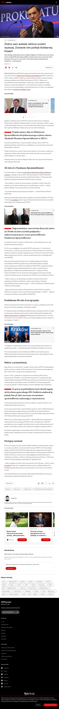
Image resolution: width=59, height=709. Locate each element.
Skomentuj (48, 67)
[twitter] (45, 483)
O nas (2, 622)
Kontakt (3, 633)
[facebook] (42, 483)
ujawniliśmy (15, 200)
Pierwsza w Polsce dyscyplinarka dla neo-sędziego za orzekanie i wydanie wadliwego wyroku (39, 534)
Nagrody (3, 630)
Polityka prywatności (6, 656)
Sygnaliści (3, 636)
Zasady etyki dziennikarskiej (8, 650)
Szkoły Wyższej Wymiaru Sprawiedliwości (29, 75)
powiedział (7, 465)
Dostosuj (38, 705)
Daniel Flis (14, 498)
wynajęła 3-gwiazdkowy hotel (21, 89)
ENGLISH (3, 639)
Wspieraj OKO (4, 624)
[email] (49, 483)
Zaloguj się (10, 568)
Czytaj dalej (22, 539)
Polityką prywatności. (22, 699)
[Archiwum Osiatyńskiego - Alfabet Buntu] (29, 693)
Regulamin (4, 653)
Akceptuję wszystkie (50, 705)
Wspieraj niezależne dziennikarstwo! (10, 608)
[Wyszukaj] (56, 2)
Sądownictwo (33, 529)
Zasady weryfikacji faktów (8, 647)
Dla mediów (4, 659)
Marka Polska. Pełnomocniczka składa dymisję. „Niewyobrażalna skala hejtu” (15, 534)
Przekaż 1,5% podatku (6, 627)
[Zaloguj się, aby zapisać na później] (49, 529)
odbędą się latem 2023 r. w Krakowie (15, 315)
